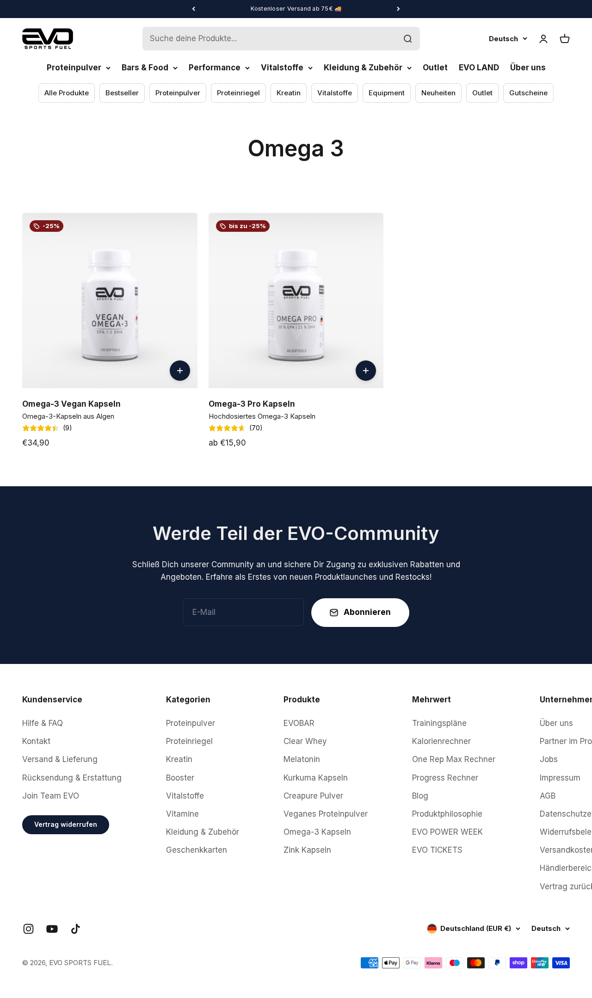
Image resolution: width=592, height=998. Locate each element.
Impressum (560, 777)
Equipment (387, 92)
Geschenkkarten (196, 850)
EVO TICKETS (437, 850)
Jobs (549, 759)
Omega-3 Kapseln (317, 832)
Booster (180, 777)
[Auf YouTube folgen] (52, 929)
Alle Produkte (66, 92)
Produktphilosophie (447, 813)
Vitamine (182, 813)
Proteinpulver (74, 67)
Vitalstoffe (282, 67)
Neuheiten (438, 92)
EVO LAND (479, 67)
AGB (547, 795)
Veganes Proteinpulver (326, 813)
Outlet (435, 67)
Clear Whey (305, 741)
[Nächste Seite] (398, 9)
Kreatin (289, 92)
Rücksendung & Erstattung (72, 777)
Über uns (528, 67)
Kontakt (36, 741)
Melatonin (302, 759)
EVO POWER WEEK (447, 832)
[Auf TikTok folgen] (75, 929)
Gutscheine (528, 92)
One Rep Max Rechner (453, 759)
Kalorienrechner (441, 741)
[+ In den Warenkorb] (180, 370)
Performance (214, 67)
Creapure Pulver (313, 795)
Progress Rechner (445, 777)
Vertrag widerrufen (65, 824)
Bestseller (122, 92)
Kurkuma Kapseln (316, 777)
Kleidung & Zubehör (363, 67)
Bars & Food (145, 67)
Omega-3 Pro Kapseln (252, 404)
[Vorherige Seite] (193, 9)
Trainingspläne (439, 723)
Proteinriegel (238, 92)
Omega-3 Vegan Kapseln (71, 404)
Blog (420, 795)
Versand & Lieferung (60, 759)
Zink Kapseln (307, 850)
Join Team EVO (50, 795)
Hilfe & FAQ (42, 723)
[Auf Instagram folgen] (28, 929)
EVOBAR (299, 723)
